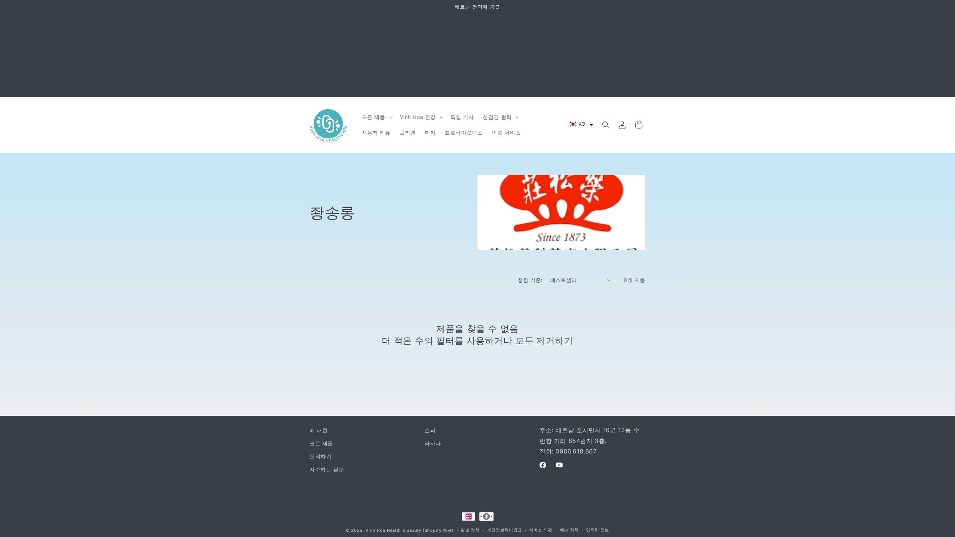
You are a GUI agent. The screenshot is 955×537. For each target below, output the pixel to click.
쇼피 (430, 430)
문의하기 (320, 456)
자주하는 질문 (327, 469)
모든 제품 (321, 443)
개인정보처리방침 (504, 530)
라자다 (433, 443)
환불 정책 (470, 530)
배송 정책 (569, 530)
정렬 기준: (530, 280)
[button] (376, 117)
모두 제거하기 (544, 340)
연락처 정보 (597, 530)
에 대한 (319, 430)
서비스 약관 (540, 530)
